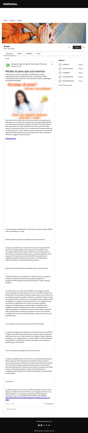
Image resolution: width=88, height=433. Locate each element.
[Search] (69, 47)
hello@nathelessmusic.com (44, 421)
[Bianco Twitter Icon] (49, 425)
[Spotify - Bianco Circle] (39, 425)
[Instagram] (46, 425)
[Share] (52, 64)
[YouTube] (41, 425)
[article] (29, 237)
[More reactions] (12, 404)
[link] (9, 53)
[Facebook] (44, 425)
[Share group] (83, 47)
